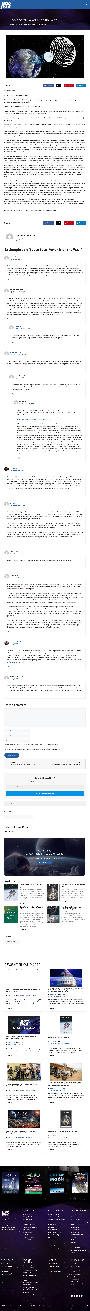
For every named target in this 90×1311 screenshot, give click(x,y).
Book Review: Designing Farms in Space (31, 908)
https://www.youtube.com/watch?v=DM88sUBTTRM (34, 419)
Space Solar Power (29, 24)
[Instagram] (17, 831)
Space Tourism (34, 1090)
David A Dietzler (15, 352)
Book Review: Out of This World (31, 885)
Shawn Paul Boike (16, 642)
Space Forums (21, 1044)
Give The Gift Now (44, 862)
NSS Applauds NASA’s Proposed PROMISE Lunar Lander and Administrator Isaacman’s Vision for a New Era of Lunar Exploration (65, 1084)
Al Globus (18, 326)
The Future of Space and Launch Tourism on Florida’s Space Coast (21, 1085)
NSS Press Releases (54, 996)
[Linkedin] (20, 831)
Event (9, 1044)
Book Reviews (53, 1043)
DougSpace (13, 468)
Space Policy (62, 996)
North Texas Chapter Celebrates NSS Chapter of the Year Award (23, 990)
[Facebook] (6, 831)
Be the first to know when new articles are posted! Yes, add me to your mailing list (33, 749)
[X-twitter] (9, 831)
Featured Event (14, 1044)
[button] (48, 85)
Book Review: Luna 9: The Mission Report (73, 885)
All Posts (19, 239)
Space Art (30, 1137)
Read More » (23, 904)
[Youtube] (13, 831)
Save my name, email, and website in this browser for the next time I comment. (32, 745)
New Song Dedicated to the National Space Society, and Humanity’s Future (21, 1132)
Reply (8, 279)
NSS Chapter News (32, 995)
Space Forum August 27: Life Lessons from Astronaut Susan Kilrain (21, 1037)
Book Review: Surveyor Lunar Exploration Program (71, 908)
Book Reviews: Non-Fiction (63, 1043)
